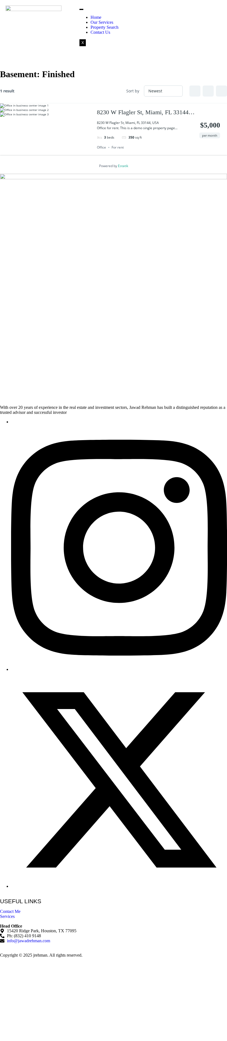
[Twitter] (119, 886)
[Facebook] (12, 421)
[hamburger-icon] (81, 9)
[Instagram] (119, 669)
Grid (194, 91)
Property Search (104, 27)
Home (96, 17)
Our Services (102, 22)
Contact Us (100, 32)
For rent (118, 147)
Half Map (221, 91)
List (208, 91)
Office (101, 147)
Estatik (123, 165)
